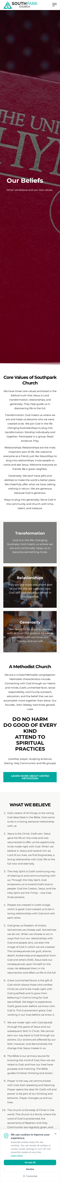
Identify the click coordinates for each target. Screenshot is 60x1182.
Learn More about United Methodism (30, 777)
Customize (31, 1176)
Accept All (30, 1162)
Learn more (17, 1155)
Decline (30, 1169)
